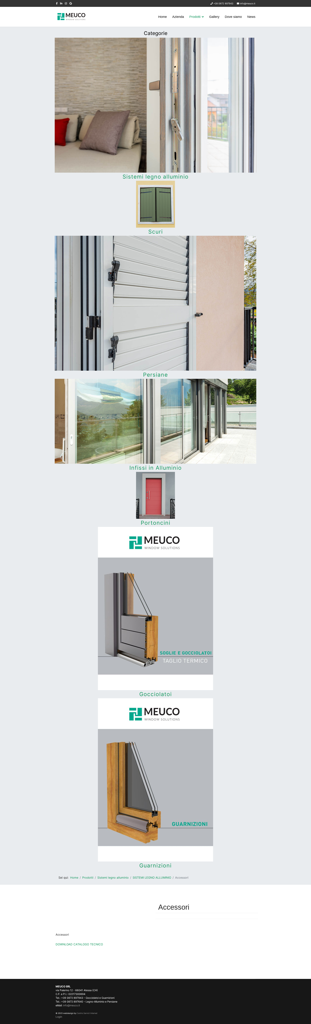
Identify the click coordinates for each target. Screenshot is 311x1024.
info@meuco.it (247, 3)
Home (162, 17)
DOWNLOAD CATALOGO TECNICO (79, 944)
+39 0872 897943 (223, 3)
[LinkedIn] (61, 3)
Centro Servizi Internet (87, 1013)
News (251, 17)
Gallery (214, 17)
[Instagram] (66, 3)
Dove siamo (233, 17)
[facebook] (57, 3)
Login (59, 1016)
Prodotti (194, 17)
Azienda (178, 17)
